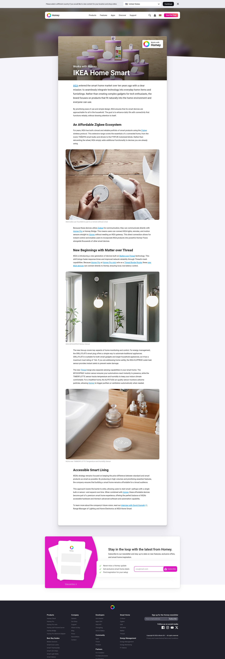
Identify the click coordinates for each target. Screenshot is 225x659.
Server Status (100, 631)
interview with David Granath (133, 505)
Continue (168, 4)
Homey (92, 234)
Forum (98, 642)
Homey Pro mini (109, 262)
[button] (142, 4)
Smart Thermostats (53, 648)
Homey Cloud (51, 618)
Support (133, 15)
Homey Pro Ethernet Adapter (56, 634)
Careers (73, 618)
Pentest (98, 645)
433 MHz (123, 627)
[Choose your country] (160, 15)
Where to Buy (75, 627)
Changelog (99, 627)
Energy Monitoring (126, 645)
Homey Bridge (51, 631)
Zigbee (144, 130)
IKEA (75, 85)
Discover (122, 15)
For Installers (100, 653)
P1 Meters (123, 648)
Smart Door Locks (53, 645)
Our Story (74, 621)
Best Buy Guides (53, 638)
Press (73, 634)
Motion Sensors (52, 642)
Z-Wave (122, 618)
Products (92, 15)
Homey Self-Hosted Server (55, 627)
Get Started (99, 618)
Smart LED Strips (52, 651)
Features (103, 15)
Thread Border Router (133, 262)
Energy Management (127, 642)
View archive (70, 584)
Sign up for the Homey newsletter (165, 615)
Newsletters (75, 637)
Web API (98, 624)
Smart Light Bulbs (53, 654)
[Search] (150, 15)
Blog (72, 631)
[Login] (155, 15)
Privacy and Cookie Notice (154, 638)
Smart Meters (51, 657)
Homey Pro (77, 231)
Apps (113, 15)
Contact (73, 640)
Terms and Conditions (171, 638)
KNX (121, 624)
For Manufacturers (102, 656)
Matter (122, 631)
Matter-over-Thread (127, 256)
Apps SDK (99, 621)
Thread (83, 370)
